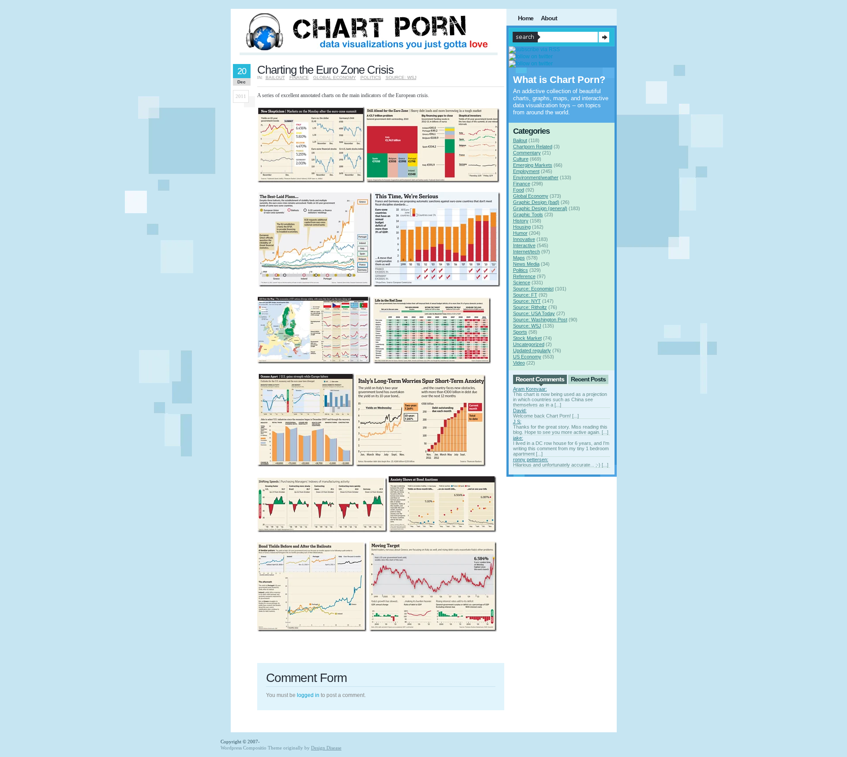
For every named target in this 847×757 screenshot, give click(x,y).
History (520, 220)
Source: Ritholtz (530, 307)
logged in (308, 695)
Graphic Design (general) (540, 208)
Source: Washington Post (540, 319)
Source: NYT (527, 301)
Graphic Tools (528, 214)
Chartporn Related (532, 146)
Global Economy (334, 77)
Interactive (524, 245)
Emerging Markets (532, 165)
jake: (518, 438)
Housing (522, 227)
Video (519, 362)
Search (604, 37)
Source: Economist (533, 288)
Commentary (527, 152)
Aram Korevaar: (530, 389)
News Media (526, 264)
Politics (370, 77)
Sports (520, 332)
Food (518, 189)
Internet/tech (526, 251)
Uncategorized (528, 344)
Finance (299, 77)
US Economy (527, 356)
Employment (526, 171)
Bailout (275, 77)
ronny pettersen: (530, 459)
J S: (517, 421)
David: (520, 410)
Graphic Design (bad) (536, 202)
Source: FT (525, 295)
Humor (520, 233)
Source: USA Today (534, 313)
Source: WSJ (401, 77)
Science (521, 282)
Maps (519, 257)
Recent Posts (588, 379)
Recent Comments (540, 379)
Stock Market (527, 338)
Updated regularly (532, 350)
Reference (524, 276)
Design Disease (326, 747)
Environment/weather (535, 177)
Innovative (524, 239)
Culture (520, 159)
